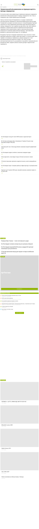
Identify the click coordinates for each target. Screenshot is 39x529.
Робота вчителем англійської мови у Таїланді (12, 477)
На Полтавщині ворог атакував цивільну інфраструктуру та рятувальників (19, 165)
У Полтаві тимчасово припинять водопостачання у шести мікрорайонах (18, 161)
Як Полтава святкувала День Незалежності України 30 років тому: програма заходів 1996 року (17, 141)
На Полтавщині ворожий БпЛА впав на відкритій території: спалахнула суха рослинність (17, 247)
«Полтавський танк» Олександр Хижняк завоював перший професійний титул (18, 147)
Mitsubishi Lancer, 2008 (7, 425)
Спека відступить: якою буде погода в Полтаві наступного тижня (17, 157)
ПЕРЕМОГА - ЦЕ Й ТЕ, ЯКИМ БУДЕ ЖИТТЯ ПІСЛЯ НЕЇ (14, 401)
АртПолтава (5, 273)
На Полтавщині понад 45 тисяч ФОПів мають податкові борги (16, 136)
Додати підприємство (19, 312)
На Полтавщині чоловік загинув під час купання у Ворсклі (17, 244)
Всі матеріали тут (19, 288)
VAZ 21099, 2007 (5, 471)
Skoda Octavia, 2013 (6, 448)
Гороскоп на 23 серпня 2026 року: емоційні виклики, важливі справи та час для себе (18, 170)
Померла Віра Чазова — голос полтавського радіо (15, 241)
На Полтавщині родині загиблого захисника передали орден (16, 152)
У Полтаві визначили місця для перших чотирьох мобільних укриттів (17, 252)
